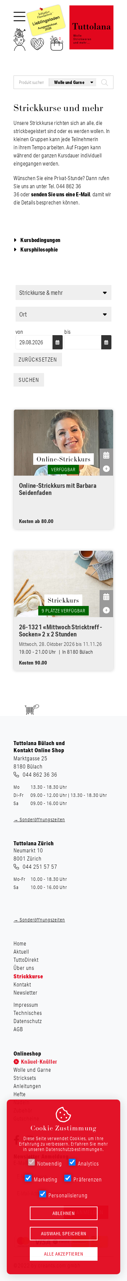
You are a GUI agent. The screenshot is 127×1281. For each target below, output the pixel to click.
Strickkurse (28, 976)
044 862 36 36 (40, 774)
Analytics (88, 1163)
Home (20, 943)
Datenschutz (28, 1021)
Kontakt (22, 984)
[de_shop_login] (19, 41)
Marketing (46, 1179)
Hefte (20, 1094)
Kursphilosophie (39, 249)
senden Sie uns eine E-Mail (60, 194)
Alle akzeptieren (63, 1254)
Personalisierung (68, 1195)
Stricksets (25, 1077)
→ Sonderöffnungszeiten (39, 820)
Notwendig (49, 1163)
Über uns (24, 967)
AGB (18, 1029)
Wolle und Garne (32, 1069)
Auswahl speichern (63, 1234)
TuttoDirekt (26, 959)
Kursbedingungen (40, 239)
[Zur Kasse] (56, 45)
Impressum (26, 1004)
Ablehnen (63, 1213)
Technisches (28, 1012)
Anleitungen (27, 1086)
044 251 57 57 (40, 866)
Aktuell (21, 951)
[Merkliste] (37, 46)
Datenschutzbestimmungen (74, 1149)
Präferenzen (87, 1179)
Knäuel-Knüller (39, 1061)
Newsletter (26, 992)
